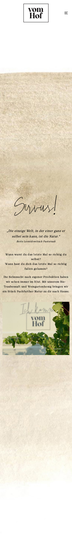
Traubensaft (12, 286)
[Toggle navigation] (66, 13)
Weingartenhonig (40, 286)
